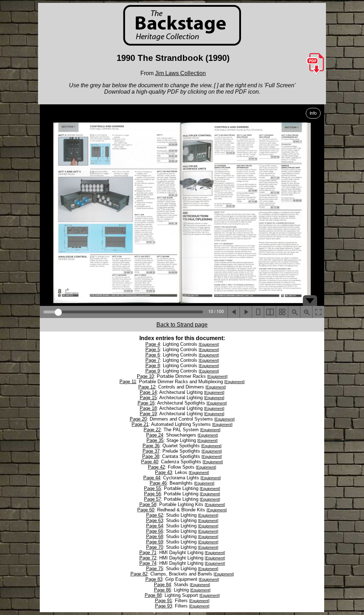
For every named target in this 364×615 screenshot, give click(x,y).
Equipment (209, 344)
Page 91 (163, 600)
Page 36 (151, 445)
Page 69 (154, 541)
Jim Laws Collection (180, 73)
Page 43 (163, 472)
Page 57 (152, 499)
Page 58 (147, 504)
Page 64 (154, 525)
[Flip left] (234, 312)
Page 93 (163, 606)
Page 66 (154, 531)
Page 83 (153, 579)
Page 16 (146, 403)
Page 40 (149, 461)
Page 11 (127, 381)
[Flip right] (246, 312)
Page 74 (147, 563)
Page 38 (150, 456)
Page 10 (145, 376)
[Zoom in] (306, 312)
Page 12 (146, 387)
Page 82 (139, 574)
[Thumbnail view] (282, 312)
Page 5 (152, 349)
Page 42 (156, 467)
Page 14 (148, 392)
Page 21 (140, 424)
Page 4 (152, 344)
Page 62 (154, 515)
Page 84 (162, 584)
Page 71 (147, 552)
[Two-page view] (270, 312)
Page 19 (148, 413)
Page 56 (152, 493)
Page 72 (147, 558)
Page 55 (152, 488)
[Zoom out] (294, 312)
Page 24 (154, 435)
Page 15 (148, 397)
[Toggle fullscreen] (318, 312)
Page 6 (152, 355)
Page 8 (152, 365)
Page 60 (145, 509)
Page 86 (162, 590)
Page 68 (154, 536)
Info (313, 113)
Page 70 (154, 547)
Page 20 (138, 419)
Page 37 (151, 451)
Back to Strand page (182, 325)
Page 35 (155, 440)
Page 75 (154, 568)
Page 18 (148, 408)
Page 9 (152, 371)
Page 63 (154, 520)
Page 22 (152, 429)
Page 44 (151, 477)
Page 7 (152, 360)
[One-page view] (258, 312)
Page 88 (153, 595)
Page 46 (158, 483)
